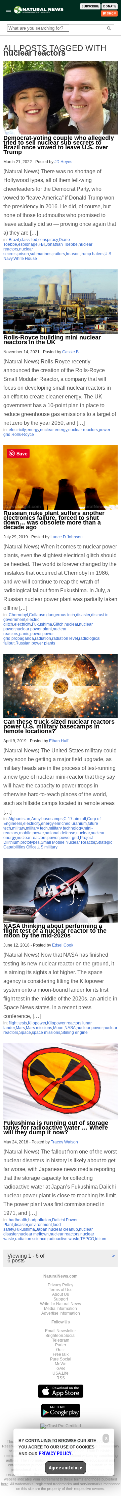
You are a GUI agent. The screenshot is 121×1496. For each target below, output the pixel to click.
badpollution (39, 1220)
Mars (20, 1027)
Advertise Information (60, 1313)
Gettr (60, 1349)
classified (28, 239)
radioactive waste (63, 1238)
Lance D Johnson (66, 537)
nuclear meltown (33, 1234)
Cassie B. (71, 352)
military (18, 828)
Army (35, 818)
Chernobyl (18, 614)
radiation (43, 638)
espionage (28, 244)
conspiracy (48, 239)
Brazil (14, 239)
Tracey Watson (64, 1142)
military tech (37, 828)
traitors (58, 253)
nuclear (71, 624)
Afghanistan (19, 818)
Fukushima (42, 624)
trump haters (92, 253)
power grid (69, 837)
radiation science (30, 1238)
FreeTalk (61, 1354)
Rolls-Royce (22, 434)
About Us (60, 1294)
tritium (100, 1238)
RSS (60, 1378)
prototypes (30, 842)
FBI (42, 244)
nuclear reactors (83, 429)
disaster (83, 614)
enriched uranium (70, 823)
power (35, 633)
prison (23, 253)
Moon (58, 1027)
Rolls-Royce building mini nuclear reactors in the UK (52, 340)
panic (24, 633)
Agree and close (65, 1467)
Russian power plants (35, 643)
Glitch (58, 624)
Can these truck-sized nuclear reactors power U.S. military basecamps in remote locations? (59, 726)
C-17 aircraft (75, 818)
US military (47, 847)
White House (25, 258)
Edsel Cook (62, 945)
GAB (60, 1368)
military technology (66, 828)
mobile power (31, 833)
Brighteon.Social (60, 1335)
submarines (40, 253)
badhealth (18, 1220)
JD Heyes (63, 161)
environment (40, 1224)
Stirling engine (74, 1032)
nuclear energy (53, 429)
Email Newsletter (60, 1330)
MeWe (61, 1364)
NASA (70, 1027)
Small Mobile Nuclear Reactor (68, 842)
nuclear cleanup (63, 1229)
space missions (46, 1032)
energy (33, 429)
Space (25, 1032)
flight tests (18, 1023)
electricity (17, 429)
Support (60, 1299)
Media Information (60, 1308)
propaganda (22, 638)
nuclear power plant (33, 629)
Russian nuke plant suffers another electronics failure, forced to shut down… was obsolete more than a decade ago (54, 520)
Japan (41, 1229)
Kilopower (37, 1023)
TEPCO (87, 1238)
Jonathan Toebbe (62, 244)
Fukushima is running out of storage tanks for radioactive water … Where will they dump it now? (55, 1127)
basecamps (52, 818)
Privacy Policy (60, 1285)
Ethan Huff (58, 741)
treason (73, 253)
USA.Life (60, 1373)
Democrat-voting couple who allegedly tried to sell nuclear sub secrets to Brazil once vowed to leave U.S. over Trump (58, 144)
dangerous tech (60, 614)
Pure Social (60, 1359)
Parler (60, 1345)
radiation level (65, 638)
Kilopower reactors (64, 1023)
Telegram (60, 1340)
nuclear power (90, 1027)
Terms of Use (61, 1289)
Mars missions (39, 1027)
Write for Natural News (60, 1303)
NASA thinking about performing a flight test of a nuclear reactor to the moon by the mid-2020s (55, 931)
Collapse (37, 614)
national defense (60, 833)
